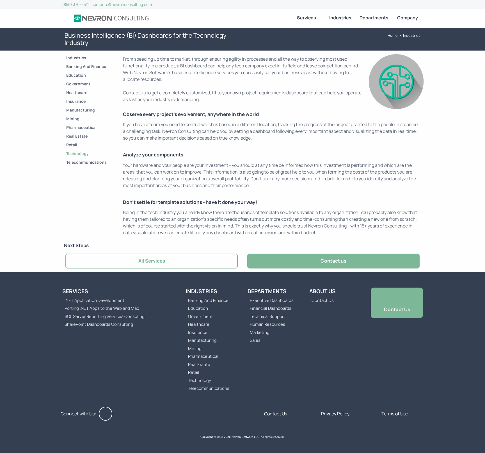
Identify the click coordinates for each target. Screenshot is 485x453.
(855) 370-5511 (75, 4)
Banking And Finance (86, 66)
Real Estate (77, 136)
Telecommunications (86, 162)
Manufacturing (80, 110)
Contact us (333, 261)
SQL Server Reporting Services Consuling (105, 316)
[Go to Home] (111, 18)
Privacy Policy (335, 414)
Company (407, 18)
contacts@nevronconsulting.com (121, 4)
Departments (374, 18)
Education (76, 75)
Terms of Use (394, 414)
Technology (77, 153)
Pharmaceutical (81, 127)
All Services (151, 261)
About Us (322, 291)
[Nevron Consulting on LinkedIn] (105, 414)
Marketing (259, 332)
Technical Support (267, 316)
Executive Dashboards (272, 300)
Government (78, 83)
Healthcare (76, 92)
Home (393, 35)
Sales (255, 340)
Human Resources (267, 324)
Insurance (76, 101)
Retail (71, 144)
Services (306, 18)
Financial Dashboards (270, 308)
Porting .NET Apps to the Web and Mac (102, 308)
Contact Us (323, 300)
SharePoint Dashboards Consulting (99, 324)
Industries (340, 18)
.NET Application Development (94, 300)
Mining (72, 118)
